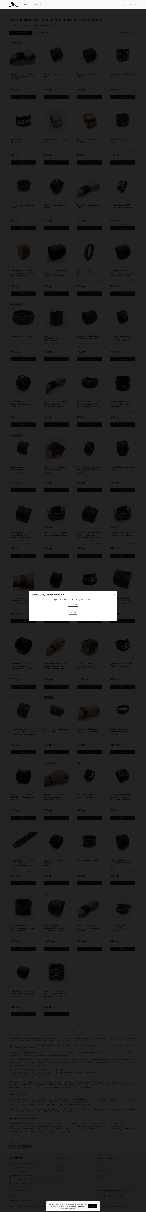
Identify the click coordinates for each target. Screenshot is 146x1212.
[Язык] (130, 4)
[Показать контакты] (124, 4)
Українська (73, 604)
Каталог (35, 4)
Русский (73, 612)
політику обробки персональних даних (72, 1207)
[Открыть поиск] (119, 4)
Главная (25, 4)
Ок (93, 1206)
